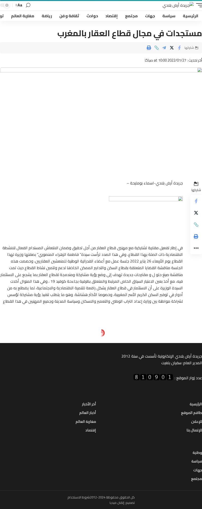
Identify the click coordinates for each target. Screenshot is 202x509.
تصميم (130, 503)
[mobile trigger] (198, 5)
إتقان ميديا (117, 503)
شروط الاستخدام (78, 497)
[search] (28, 5)
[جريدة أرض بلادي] (178, 5)
